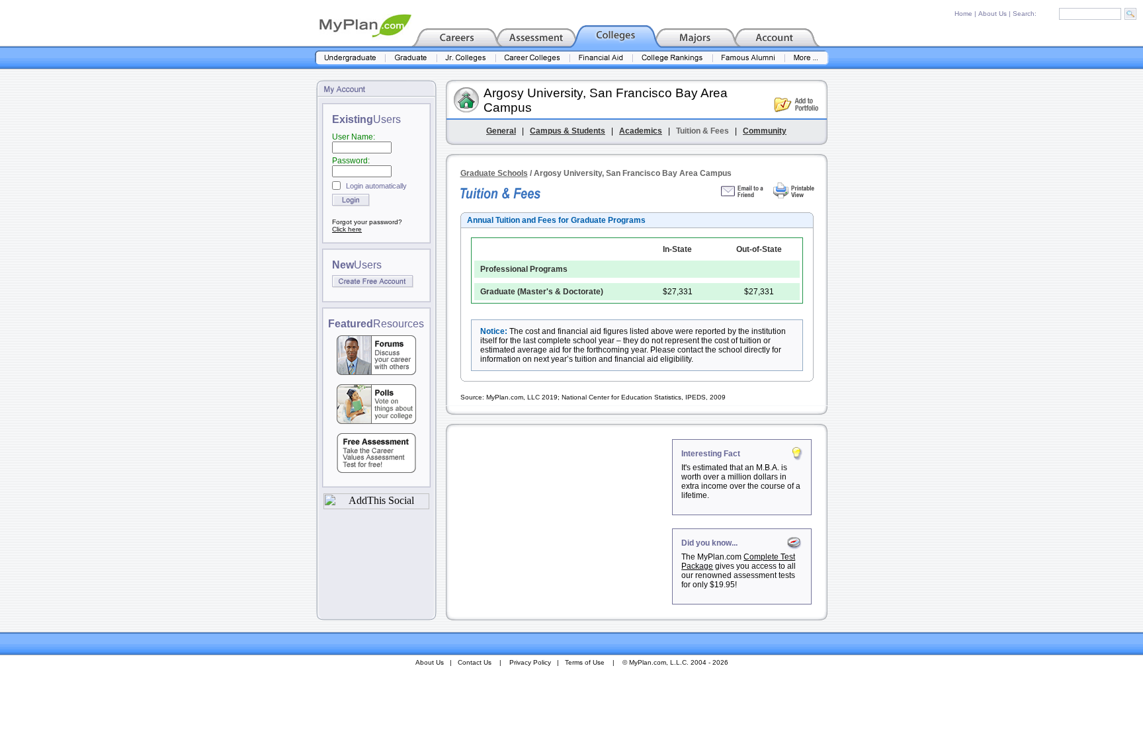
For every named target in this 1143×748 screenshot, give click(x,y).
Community (764, 131)
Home (963, 13)
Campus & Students (567, 131)
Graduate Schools (494, 173)
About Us (992, 13)
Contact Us (474, 662)
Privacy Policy (530, 662)
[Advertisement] (560, 521)
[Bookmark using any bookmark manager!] (376, 505)
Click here (347, 229)
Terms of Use (585, 662)
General (501, 131)
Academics (640, 131)
